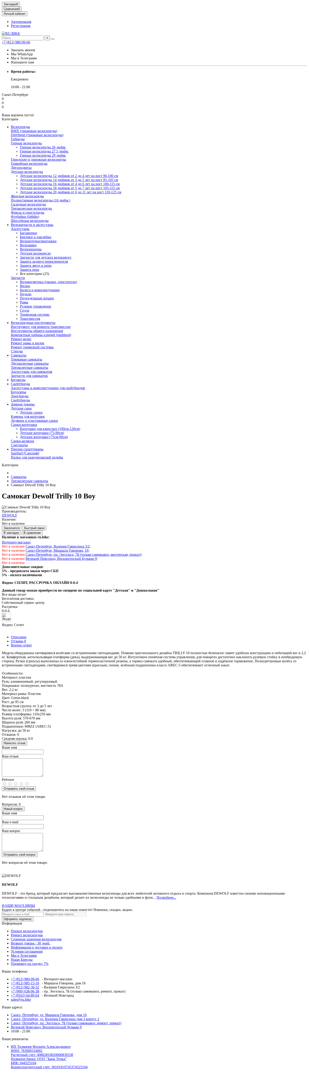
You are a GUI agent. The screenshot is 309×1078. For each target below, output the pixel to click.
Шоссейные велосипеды (30, 221)
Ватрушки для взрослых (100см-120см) (50, 429)
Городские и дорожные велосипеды (38, 159)
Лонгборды (20, 396)
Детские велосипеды (27, 172)
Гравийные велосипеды (29, 163)
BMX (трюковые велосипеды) (34, 131)
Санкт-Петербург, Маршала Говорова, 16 (57, 550)
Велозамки (28, 245)
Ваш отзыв (10, 756)
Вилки (25, 286)
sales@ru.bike (21, 999)
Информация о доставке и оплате (36, 947)
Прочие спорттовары (27, 449)
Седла (24, 310)
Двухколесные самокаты (30, 363)
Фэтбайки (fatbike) (25, 217)
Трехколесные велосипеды (31, 208)
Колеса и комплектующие (40, 290)
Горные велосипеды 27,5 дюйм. (44, 151)
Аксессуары (20, 229)
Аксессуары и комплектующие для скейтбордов (48, 388)
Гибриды (18, 139)
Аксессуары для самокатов (31, 372)
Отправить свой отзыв (19, 788)
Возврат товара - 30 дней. (30, 943)
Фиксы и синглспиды (27, 212)
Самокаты (18, 355)
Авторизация (21, 22)
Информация (12, 923)
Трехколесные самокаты (29, 367)
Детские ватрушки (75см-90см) (44, 437)
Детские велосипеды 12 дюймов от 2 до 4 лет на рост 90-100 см (69, 176)
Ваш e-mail (10, 822)
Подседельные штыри (37, 298)
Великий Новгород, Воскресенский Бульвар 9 (61, 559)
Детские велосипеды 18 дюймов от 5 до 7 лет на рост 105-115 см (70, 188)
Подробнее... (166, 897)
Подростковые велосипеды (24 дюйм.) (40, 200)
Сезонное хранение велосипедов (36, 939)
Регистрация (20, 26)
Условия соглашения (27, 951)
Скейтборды (20, 384)
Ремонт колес (21, 339)
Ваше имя (9, 747)
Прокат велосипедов (27, 931)
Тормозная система (34, 314)
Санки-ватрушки (24, 425)
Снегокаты (19, 445)
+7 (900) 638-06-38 (25, 991)
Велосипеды (20, 127)
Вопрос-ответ (21, 645)
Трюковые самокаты (26, 359)
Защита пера (29, 270)
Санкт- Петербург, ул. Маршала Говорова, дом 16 (49, 1015)
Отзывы (18, 641)
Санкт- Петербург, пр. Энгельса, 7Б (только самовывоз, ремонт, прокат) (66, 1023)
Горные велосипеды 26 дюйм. (43, 147)
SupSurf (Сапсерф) (25, 453)
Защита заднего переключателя (44, 261)
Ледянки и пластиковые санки (34, 420)
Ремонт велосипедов (27, 935)
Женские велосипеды (27, 196)
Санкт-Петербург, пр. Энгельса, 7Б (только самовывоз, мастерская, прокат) (83, 554)
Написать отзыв (14, 743)
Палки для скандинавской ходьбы (37, 457)
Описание (18, 637)
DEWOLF (9, 515)
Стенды (17, 351)
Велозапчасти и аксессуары (32, 225)
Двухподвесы (21, 168)
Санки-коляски (22, 441)
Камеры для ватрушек (28, 416)
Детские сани (21, 408)
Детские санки (31, 412)
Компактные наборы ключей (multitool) (41, 335)
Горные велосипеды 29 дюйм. (43, 155)
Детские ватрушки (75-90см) (42, 433)
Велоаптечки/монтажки (38, 241)
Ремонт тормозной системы (32, 347)
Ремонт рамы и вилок (27, 343)
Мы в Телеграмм (24, 955)
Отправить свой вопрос (20, 854)
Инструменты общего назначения (37, 331)
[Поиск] (53, 39)
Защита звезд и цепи (36, 265)
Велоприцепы (31, 249)
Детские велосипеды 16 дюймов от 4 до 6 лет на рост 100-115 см (70, 184)
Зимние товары (23, 404)
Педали (25, 294)
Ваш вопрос (11, 831)
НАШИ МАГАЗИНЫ (18, 906)
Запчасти (18, 278)
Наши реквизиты (15, 1039)
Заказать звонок (23, 50)
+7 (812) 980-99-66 (16, 42)
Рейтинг (8, 780)
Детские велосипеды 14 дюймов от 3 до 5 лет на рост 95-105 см (69, 180)
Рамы (24, 302)
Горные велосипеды (26, 143)
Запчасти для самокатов (29, 376)
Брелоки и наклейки (35, 237)
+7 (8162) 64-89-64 (25, 995)
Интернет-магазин (16, 542)
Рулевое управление (35, 306)
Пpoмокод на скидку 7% (29, 964)
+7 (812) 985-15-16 (25, 983)
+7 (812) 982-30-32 (25, 987)
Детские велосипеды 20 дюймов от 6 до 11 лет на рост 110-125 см (70, 192)
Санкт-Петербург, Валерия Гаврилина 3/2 (58, 546)
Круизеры (18, 392)
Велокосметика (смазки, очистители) (48, 282)
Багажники (28, 233)
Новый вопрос (13, 809)
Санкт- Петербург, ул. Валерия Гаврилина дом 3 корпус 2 (55, 1019)
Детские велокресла (35, 253)
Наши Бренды (22, 959)
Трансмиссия (30, 318)
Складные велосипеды (28, 204)
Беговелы (18, 380)
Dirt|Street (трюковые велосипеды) (37, 135)
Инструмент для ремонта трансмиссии (41, 327)
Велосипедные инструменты (33, 323)
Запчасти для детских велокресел (45, 257)
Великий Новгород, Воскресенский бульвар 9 (46, 1027)
